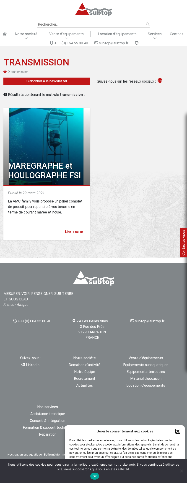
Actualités (84, 385)
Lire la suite (74, 232)
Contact (176, 34)
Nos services (47, 407)
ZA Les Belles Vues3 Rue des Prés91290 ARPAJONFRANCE (92, 329)
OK (95, 476)
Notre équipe (84, 372)
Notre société (26, 34)
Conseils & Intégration (47, 420)
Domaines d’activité (84, 365)
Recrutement (84, 378)
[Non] (181, 471)
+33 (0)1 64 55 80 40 (34, 321)
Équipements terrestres (146, 372)
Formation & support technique (48, 427)
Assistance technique (47, 414)
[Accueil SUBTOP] (5, 34)
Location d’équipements (117, 34)
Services (155, 34)
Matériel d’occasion (145, 378)
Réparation (47, 434)
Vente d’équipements (66, 34)
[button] (178, 431)
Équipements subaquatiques (145, 365)
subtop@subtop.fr (149, 321)
